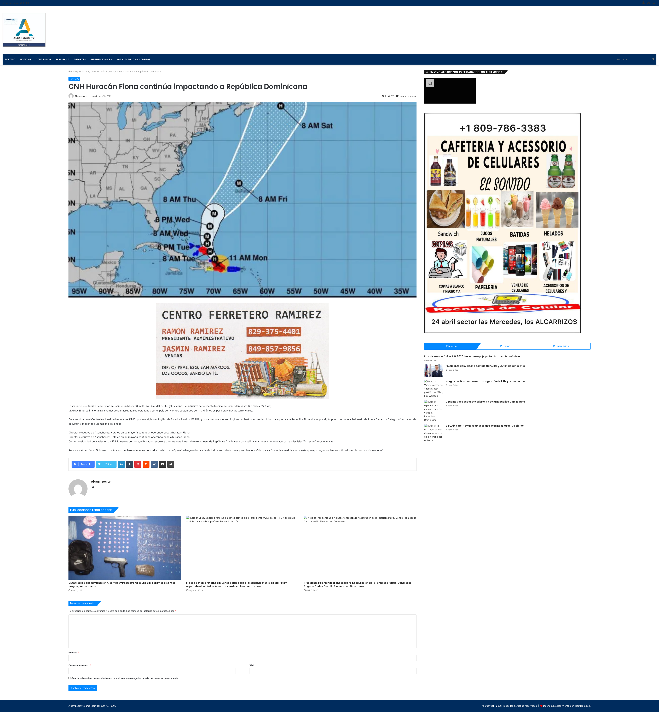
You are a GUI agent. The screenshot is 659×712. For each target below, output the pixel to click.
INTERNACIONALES (101, 59)
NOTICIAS (84, 71)
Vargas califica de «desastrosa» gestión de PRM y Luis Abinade (485, 381)
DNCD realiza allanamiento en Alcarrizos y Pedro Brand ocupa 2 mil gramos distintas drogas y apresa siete (121, 584)
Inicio (74, 71)
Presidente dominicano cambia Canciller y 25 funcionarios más (485, 366)
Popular (505, 346)
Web (252, 665)
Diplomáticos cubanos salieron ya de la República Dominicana (485, 401)
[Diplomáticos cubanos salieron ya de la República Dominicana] (433, 411)
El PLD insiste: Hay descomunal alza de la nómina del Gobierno (485, 425)
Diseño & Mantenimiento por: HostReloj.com (567, 705)
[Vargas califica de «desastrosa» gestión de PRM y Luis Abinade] (433, 389)
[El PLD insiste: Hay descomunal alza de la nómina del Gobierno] (433, 433)
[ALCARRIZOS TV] (24, 30)
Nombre (73, 652)
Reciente (451, 346)
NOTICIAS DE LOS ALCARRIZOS (133, 59)
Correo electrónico (79, 665)
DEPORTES (80, 59)
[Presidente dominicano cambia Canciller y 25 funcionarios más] (433, 370)
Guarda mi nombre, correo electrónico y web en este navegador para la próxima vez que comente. (125, 678)
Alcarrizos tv (81, 96)
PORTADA (10, 59)
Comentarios (561, 346)
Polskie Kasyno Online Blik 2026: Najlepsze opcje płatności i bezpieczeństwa (472, 356)
